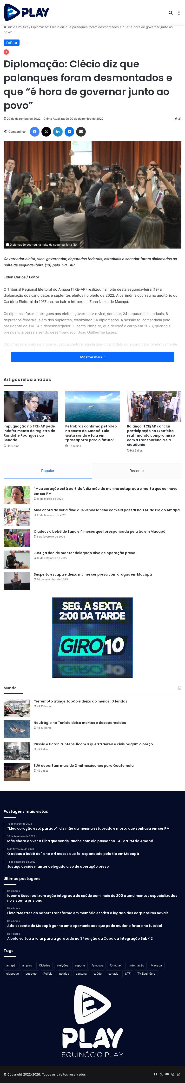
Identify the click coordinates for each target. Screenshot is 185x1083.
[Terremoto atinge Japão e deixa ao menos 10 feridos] (17, 708)
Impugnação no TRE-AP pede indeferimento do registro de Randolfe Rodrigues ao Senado (29, 433)
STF (128, 973)
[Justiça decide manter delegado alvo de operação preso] (17, 560)
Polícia (48, 973)
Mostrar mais (91, 357)
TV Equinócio (146, 973)
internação (137, 965)
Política (23, 27)
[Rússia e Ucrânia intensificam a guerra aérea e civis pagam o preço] (17, 751)
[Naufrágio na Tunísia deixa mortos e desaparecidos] (17, 729)
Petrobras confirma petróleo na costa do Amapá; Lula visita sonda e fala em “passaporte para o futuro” (91, 433)
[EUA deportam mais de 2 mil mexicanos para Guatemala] (17, 772)
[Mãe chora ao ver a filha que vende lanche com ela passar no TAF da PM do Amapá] (17, 517)
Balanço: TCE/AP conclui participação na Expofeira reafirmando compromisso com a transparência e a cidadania (151, 435)
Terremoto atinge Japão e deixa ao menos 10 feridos (80, 701)
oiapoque (12, 973)
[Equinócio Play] (26, 12)
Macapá (156, 965)
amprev (27, 965)
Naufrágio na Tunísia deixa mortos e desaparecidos (80, 722)
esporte (80, 965)
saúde (97, 973)
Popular (47, 470)
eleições (62, 965)
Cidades (44, 965)
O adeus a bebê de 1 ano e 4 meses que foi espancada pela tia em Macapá (99, 531)
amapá (10, 965)
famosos (97, 965)
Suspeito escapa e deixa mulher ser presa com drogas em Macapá (93, 574)
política (64, 973)
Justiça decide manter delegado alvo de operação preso (84, 553)
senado (113, 973)
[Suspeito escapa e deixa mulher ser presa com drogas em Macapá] (17, 581)
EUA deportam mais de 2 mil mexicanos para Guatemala (84, 765)
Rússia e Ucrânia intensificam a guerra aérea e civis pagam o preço (93, 744)
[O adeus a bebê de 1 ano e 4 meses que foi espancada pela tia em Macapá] (17, 538)
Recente (137, 470)
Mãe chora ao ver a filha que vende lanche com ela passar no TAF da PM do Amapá (107, 510)
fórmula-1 (116, 965)
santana (81, 973)
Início (11, 27)
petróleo (31, 973)
